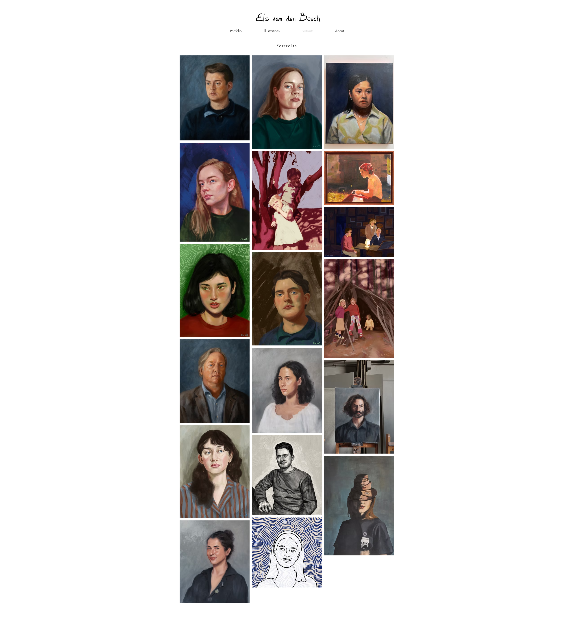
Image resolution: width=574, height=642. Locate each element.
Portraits (286, 45)
